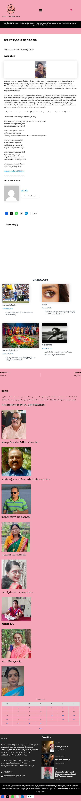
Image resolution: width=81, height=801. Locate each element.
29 (18, 723)
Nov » (41, 729)
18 (51, 716)
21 (7, 720)
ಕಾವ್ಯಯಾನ (57, 756)
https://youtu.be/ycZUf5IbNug (14, 171)
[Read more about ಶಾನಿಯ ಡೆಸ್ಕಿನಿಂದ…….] (20, 335)
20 (74, 716)
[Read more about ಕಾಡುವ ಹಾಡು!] (60, 333)
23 (29, 720)
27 (74, 720)
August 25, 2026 (60, 750)
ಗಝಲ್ (63, 756)
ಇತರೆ (56, 768)
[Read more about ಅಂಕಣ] (60, 293)
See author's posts (30, 196)
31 (40, 723)
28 (7, 723)
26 (63, 720)
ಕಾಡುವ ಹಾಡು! (47, 345)
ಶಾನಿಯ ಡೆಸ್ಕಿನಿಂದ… (9, 305)
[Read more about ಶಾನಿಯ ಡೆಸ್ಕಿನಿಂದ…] (20, 293)
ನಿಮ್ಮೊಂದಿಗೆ (57, 743)
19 (63, 716)
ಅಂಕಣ (44, 304)
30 (29, 723)
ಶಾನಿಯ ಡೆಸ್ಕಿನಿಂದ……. (10, 350)
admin (24, 191)
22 (18, 720)
